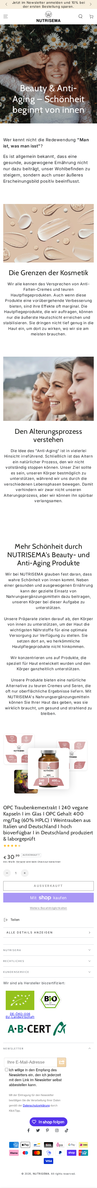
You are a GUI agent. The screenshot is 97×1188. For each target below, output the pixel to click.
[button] (80, 16)
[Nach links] (6, 4)
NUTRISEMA (41, 1173)
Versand (20, 862)
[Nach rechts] (90, 4)
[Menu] (5, 16)
